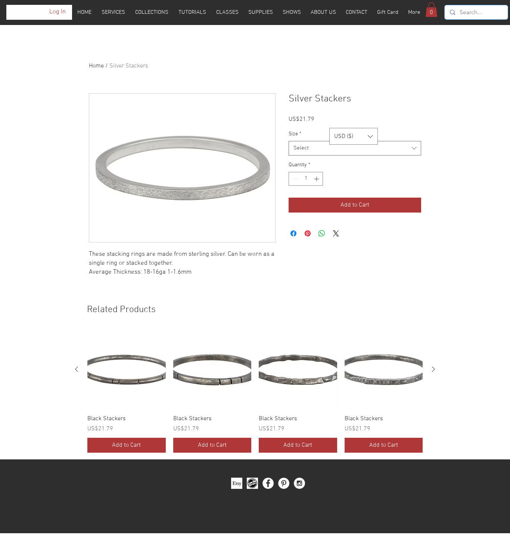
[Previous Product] (76, 369)
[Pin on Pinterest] (307, 233)
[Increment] (317, 178)
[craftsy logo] (252, 483)
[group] (255, 391)
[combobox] (355, 148)
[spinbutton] (305, 178)
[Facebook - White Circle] (268, 483)
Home (96, 66)
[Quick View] (126, 369)
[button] (431, 9)
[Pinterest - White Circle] (283, 483)
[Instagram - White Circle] (299, 483)
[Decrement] (294, 178)
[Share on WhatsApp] (321, 233)
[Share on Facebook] (293, 233)
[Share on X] (336, 233)
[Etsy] (236, 483)
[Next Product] (433, 369)
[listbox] (353, 136)
